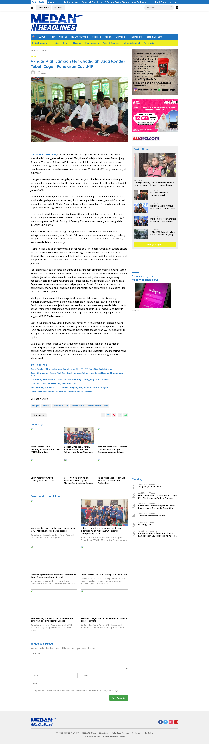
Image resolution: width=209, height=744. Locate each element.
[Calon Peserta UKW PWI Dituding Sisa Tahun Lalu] (46, 466)
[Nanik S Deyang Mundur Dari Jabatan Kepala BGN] (141, 208)
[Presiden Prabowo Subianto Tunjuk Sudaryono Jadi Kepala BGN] (141, 195)
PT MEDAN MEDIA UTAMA (67, 733)
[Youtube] (176, 722)
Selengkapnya (154, 244)
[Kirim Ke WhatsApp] (125, 415)
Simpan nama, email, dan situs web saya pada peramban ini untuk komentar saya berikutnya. (76, 690)
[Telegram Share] (120, 415)
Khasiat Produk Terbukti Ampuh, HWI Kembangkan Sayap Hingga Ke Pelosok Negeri (157, 534)
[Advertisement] (155, 339)
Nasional (63, 37)
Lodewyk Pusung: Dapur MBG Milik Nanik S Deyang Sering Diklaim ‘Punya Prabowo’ (73, 2)
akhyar (35, 405)
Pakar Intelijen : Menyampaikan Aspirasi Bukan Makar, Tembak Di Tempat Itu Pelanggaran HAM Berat (157, 506)
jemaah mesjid (61, 405)
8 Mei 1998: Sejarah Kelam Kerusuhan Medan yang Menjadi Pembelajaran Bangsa (69, 387)
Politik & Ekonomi (154, 37)
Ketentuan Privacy (120, 733)
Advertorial (149, 43)
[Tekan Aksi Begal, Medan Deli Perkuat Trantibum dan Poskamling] (113, 466)
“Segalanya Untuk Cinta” (150, 486)
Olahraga (120, 37)
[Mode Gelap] (177, 7)
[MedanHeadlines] (58, 22)
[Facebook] (160, 722)
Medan (52, 37)
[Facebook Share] (103, 415)
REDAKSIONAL (89, 733)
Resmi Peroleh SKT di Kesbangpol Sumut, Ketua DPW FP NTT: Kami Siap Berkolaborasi (71, 369)
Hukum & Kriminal (79, 37)
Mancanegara (135, 37)
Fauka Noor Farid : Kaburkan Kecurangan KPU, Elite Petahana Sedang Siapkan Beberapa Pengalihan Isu (158, 496)
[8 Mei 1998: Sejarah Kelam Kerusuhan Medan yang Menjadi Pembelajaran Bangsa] (79, 466)
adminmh (40, 71)
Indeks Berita (43, 7)
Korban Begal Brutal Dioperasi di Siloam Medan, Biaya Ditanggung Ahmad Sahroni (70, 379)
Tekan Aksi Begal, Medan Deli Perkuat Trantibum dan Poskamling (61, 391)
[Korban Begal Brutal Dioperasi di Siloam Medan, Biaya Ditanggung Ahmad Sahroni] (113, 435)
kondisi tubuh (78, 405)
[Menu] (32, 7)
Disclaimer (58, 7)
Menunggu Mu (144, 524)
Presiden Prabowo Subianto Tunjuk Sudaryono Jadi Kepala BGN (161, 194)
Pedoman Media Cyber (143, 733)
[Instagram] (171, 722)
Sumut (42, 37)
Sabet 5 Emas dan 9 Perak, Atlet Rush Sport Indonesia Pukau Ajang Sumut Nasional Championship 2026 (77, 374)
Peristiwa (96, 37)
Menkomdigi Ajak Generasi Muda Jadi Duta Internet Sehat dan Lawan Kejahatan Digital (163, 220)
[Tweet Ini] (108, 415)
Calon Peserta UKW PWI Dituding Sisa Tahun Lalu (53, 383)
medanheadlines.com (98, 405)
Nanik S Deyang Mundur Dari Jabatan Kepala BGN (162, 207)
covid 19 (46, 405)
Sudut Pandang (39, 43)
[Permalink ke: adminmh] (33, 72)
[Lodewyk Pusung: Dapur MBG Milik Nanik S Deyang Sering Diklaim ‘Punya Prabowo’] (155, 165)
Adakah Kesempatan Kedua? (152, 515)
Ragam (108, 37)
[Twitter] (165, 722)
